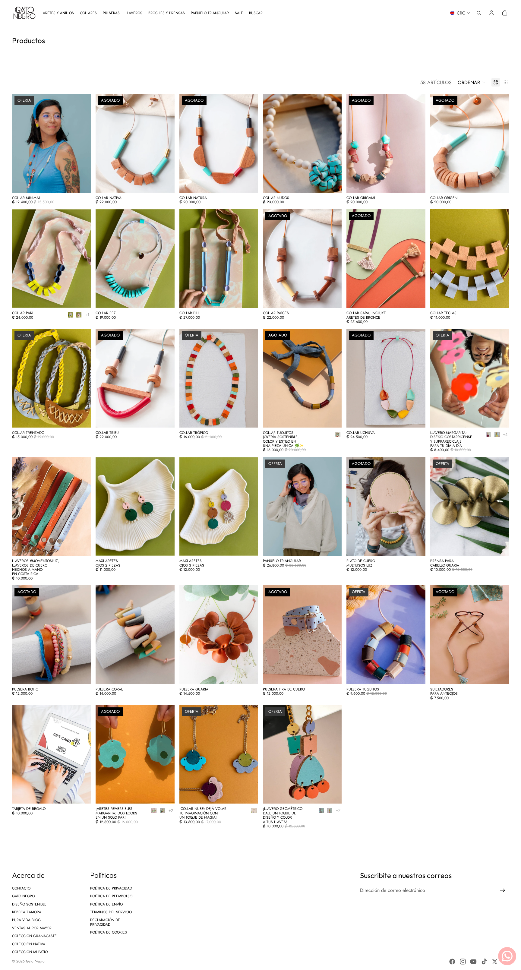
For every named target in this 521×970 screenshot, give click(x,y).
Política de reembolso (111, 896)
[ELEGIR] (81, 183)
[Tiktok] (484, 961)
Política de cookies (108, 932)
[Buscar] (478, 13)
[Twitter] (494, 961)
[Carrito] (504, 13)
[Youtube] (473, 961)
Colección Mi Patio (30, 952)
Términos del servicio (111, 912)
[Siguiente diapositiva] (82, 143)
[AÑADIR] (248, 794)
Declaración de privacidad (105, 922)
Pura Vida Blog (26, 920)
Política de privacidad (111, 888)
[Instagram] (462, 961)
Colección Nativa (28, 943)
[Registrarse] (502, 890)
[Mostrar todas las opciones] (87, 315)
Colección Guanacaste (34, 936)
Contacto (21, 888)
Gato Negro (23, 896)
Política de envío (106, 904)
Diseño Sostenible (29, 904)
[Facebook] (452, 961)
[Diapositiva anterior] (21, 143)
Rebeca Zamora (26, 912)
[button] (471, 82)
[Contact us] (507, 956)
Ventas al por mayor (32, 928)
